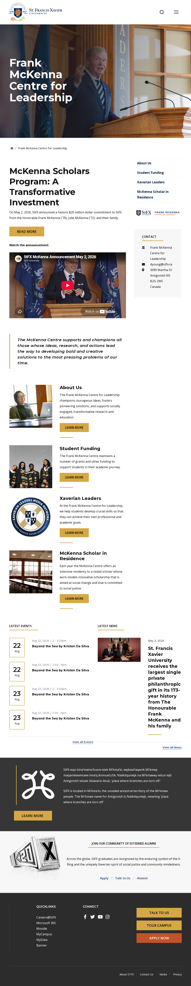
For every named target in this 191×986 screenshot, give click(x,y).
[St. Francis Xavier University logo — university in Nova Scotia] (37, 12)
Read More (27, 231)
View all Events (82, 742)
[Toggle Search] (162, 12)
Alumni (142, 878)
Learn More (33, 815)
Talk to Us (122, 878)
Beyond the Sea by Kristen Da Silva (60, 646)
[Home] (12, 148)
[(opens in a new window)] (85, 917)
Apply (104, 878)
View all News (172, 747)
